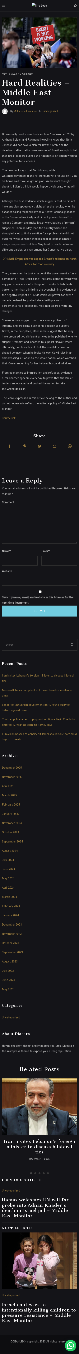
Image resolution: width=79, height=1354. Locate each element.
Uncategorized (11, 1018)
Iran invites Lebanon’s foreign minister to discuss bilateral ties (39, 1147)
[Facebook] (10, 446)
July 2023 (8, 971)
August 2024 (10, 851)
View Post (39, 1107)
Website (7, 571)
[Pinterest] (25, 446)
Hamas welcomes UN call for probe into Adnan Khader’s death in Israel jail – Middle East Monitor (35, 1207)
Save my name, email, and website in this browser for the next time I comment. (37, 600)
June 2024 (8, 869)
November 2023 (12, 934)
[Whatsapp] (70, 446)
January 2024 (10, 915)
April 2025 (8, 786)
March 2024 (9, 897)
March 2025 (9, 795)
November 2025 (12, 777)
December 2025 (12, 768)
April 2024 (8, 888)
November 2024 (12, 823)
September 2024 (12, 842)
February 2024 (11, 906)
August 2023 (10, 962)
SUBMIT (39, 611)
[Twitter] (40, 446)
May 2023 (8, 989)
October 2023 (10, 943)
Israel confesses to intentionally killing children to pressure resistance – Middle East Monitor (39, 1312)
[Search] (75, 6)
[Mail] (55, 446)
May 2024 (8, 879)
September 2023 (12, 952)
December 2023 (12, 925)
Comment (8, 502)
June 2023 (8, 980)
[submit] (72, 644)
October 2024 (10, 832)
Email (45, 551)
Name (6, 551)
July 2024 (8, 860)
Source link (9, 418)
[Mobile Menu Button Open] (4, 6)
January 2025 (10, 814)
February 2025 (11, 805)
